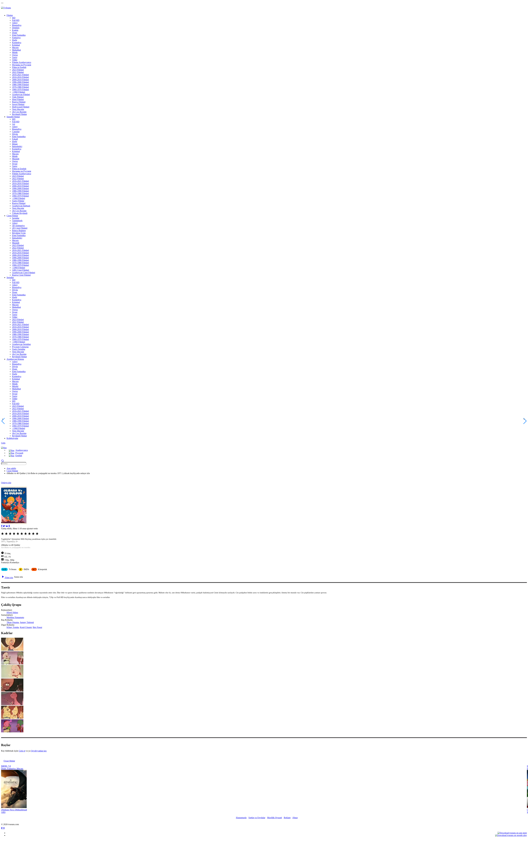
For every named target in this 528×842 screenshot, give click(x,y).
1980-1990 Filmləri (20, 84)
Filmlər (10, 15)
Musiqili (15, 159)
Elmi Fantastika (19, 35)
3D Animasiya (18, 225)
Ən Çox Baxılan (19, 112)
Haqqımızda (241, 817)
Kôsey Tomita (13, 627)
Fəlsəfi (15, 139)
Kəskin (15, 30)
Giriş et (22, 751)
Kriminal (16, 45)
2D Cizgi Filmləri (19, 228)
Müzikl (15, 386)
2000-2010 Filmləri (20, 79)
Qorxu (15, 55)
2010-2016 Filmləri (20, 77)
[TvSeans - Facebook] (2, 828)
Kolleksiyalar (12, 438)
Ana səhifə (11, 468)
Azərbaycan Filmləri (21, 94)
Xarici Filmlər (18, 201)
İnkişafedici (17, 146)
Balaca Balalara (19, 230)
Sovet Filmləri (18, 104)
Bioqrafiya (16, 25)
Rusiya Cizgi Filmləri (21, 275)
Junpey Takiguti (27, 622)
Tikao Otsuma (13, 622)
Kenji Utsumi (26, 627)
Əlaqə (295, 817)
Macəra (15, 47)
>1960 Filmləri (18, 92)
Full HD (15, 20)
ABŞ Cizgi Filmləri (20, 270)
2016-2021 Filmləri (20, 75)
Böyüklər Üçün (19, 233)
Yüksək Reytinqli (19, 213)
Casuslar (16, 131)
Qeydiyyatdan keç (39, 751)
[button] (4, 447)
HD (13, 18)
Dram (14, 32)
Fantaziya (16, 37)
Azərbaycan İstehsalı (21, 206)
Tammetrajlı (17, 220)
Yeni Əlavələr (18, 109)
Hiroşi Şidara (12, 612)
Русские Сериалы (20, 347)
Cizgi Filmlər (12, 215)
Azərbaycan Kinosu (15, 359)
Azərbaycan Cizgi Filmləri (23, 272)
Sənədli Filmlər (13, 117)
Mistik (15, 52)
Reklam (287, 817)
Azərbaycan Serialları (21, 344)
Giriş (3, 443)
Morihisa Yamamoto (15, 617)
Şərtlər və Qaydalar (256, 817)
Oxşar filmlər (9, 761)
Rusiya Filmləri (18, 102)
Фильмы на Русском (21, 65)
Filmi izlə (8, 577)
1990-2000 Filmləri (20, 82)
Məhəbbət (16, 50)
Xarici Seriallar (18, 349)
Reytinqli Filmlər (19, 114)
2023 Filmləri (18, 70)
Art (13, 124)
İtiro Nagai (37, 627)
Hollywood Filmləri (20, 107)
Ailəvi (14, 23)
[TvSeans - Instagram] (4, 828)
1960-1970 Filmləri (20, 89)
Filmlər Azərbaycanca (21, 62)
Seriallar (15, 218)
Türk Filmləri (18, 97)
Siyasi (14, 164)
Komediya (16, 42)
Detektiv (16, 28)
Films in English (19, 67)
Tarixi (14, 57)
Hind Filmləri (18, 99)
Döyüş (15, 134)
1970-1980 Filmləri (20, 87)
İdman (15, 144)
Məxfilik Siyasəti (274, 817)
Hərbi (14, 40)
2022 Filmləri (18, 72)
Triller (14, 60)
